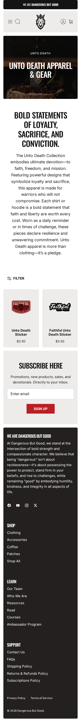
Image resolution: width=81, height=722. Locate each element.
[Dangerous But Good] (40, 21)
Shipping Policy (19, 666)
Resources (15, 603)
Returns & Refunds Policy (27, 673)
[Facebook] (9, 505)
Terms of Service (41, 698)
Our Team (14, 589)
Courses (13, 617)
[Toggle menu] (10, 22)
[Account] (61, 22)
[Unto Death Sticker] (21, 307)
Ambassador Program (24, 624)
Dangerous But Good (30, 710)
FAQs (11, 659)
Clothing (13, 533)
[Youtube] (18, 505)
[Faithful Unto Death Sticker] (60, 307)
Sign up (40, 409)
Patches (13, 554)
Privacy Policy (16, 698)
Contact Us (16, 652)
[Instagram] (26, 505)
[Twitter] (35, 505)
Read (11, 610)
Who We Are (17, 596)
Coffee (12, 547)
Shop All (13, 561)
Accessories (17, 540)
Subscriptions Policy (23, 680)
